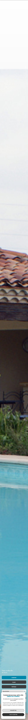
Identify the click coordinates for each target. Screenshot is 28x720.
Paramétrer (13, 710)
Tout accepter (13, 714)
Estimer (14, 686)
